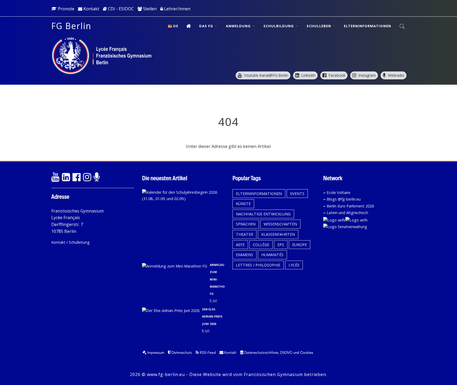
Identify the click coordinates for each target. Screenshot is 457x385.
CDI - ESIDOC (120, 9)
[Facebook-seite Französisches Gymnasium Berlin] (76, 177)
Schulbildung (279, 26)
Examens (244, 254)
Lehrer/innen (176, 9)
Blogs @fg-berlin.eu (344, 199)
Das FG (206, 26)
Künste (243, 203)
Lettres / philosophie (258, 265)
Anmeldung (239, 26)
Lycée (294, 265)
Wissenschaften (280, 224)
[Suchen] (402, 26)
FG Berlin (71, 25)
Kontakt (90, 9)
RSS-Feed (207, 352)
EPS (280, 244)
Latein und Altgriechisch (347, 212)
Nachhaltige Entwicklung (263, 213)
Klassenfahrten (278, 234)
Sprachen (245, 224)
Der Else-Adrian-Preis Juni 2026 (212, 316)
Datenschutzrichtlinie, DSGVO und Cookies (278, 352)
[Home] (188, 26)
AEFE (240, 244)
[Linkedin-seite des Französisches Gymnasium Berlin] (66, 177)
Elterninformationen (367, 26)
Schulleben (319, 26)
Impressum (155, 352)
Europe (299, 244)
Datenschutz (181, 352)
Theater (244, 234)
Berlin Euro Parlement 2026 (350, 206)
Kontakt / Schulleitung (70, 242)
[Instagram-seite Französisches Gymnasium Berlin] (87, 177)
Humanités (272, 254)
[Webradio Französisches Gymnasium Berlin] (98, 177)
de (175, 26)
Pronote (65, 9)
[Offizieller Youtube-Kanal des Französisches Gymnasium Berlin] (55, 177)
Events (297, 193)
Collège (261, 244)
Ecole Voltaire (338, 192)
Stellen (149, 9)
